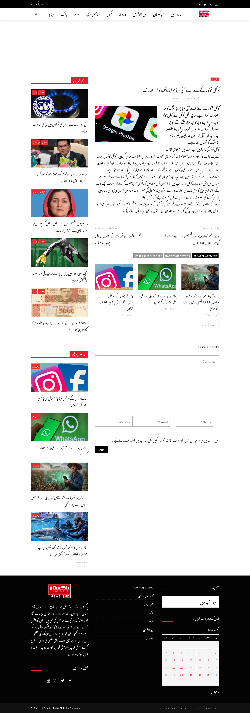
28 (181, 674)
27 (191, 674)
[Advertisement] (125, 45)
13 (191, 659)
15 (173, 659)
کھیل (109, 14)
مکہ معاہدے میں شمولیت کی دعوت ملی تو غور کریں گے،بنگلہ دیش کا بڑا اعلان (62, 177)
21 (181, 666)
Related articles (205, 255)
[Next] (78, 340)
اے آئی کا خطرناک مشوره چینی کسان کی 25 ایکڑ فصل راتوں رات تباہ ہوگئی (201, 301)
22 (173, 666)
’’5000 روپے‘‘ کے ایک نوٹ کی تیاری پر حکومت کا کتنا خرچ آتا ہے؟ (59, 326)
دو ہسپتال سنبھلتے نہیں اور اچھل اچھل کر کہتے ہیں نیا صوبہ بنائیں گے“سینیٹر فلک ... (60, 226)
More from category (148, 255)
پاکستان (157, 14)
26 (200, 674)
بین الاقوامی (139, 14)
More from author (177, 255)
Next (204, 325)
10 (215, 659)
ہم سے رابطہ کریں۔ (167, 708)
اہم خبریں (41, 92)
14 (181, 659)
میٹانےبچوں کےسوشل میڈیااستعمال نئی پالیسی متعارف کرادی (116, 301)
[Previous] (84, 340)
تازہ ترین (176, 14)
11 (208, 659)
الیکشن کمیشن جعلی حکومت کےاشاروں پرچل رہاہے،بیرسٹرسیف (119, 239)
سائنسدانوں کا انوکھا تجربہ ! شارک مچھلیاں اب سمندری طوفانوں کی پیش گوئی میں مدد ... (63, 550)
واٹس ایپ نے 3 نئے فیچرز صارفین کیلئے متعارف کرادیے (157, 298)
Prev (213, 325)
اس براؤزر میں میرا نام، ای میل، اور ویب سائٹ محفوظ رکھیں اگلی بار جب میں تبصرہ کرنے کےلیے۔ (165, 440)
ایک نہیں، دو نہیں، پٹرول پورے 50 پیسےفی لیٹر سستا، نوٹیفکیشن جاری (60, 276)
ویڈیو (51, 14)
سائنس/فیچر (93, 14)
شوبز (76, 14)
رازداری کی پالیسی (206, 708)
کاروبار (122, 14)
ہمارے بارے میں (185, 708)
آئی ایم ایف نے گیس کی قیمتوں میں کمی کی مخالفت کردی (60, 127)
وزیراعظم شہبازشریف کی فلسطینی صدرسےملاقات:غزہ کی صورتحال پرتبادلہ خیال (191, 239)
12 (200, 659)
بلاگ (64, 14)
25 (208, 674)
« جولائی (215, 691)
